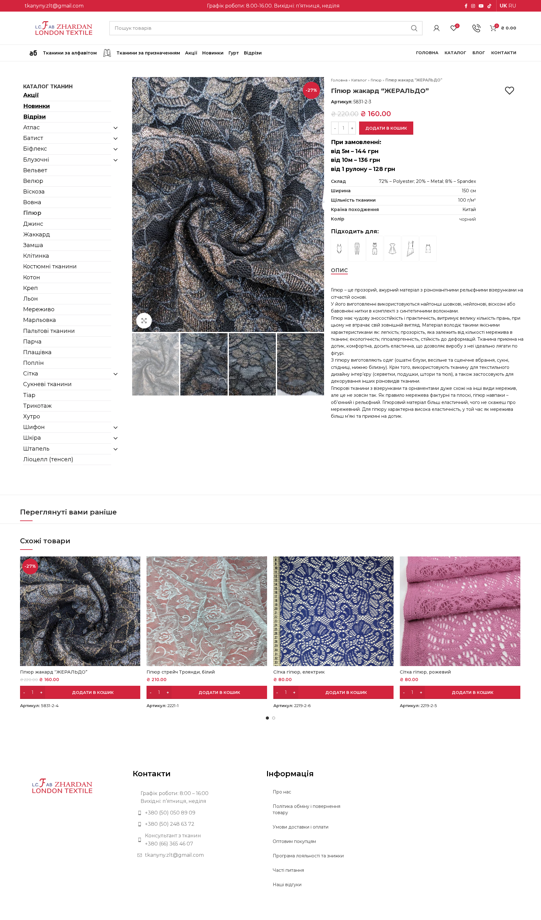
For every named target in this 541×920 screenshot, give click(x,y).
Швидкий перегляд (135, 567)
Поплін (33, 362)
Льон (30, 298)
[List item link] (194, 813)
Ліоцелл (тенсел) (48, 459)
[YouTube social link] (481, 6)
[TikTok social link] (489, 6)
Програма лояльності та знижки (308, 856)
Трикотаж (37, 405)
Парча (32, 341)
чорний (467, 219)
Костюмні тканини (50, 266)
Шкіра (32, 437)
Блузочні (36, 159)
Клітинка (36, 255)
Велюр (33, 181)
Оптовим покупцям (294, 841)
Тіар (29, 395)
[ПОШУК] (414, 28)
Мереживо (38, 309)
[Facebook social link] (466, 6)
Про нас (282, 792)
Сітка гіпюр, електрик (299, 672)
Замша (33, 245)
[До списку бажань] (509, 90)
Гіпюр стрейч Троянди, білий (181, 672)
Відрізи (34, 116)
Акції (31, 95)
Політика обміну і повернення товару (306, 809)
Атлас (31, 127)
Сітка (30, 373)
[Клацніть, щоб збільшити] (144, 320)
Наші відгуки (287, 884)
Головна (339, 80)
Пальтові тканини (49, 331)
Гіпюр (32, 212)
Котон (31, 277)
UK (503, 6)
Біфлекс (35, 148)
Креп (30, 288)
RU (512, 6)
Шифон (34, 427)
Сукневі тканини (47, 384)
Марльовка (39, 320)
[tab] (339, 270)
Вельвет (35, 170)
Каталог (359, 80)
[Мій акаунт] (436, 28)
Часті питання (288, 870)
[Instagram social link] (473, 6)
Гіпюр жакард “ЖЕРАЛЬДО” (53, 672)
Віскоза (34, 191)
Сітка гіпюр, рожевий (425, 672)
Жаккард (36, 234)
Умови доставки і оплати (300, 827)
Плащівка (37, 352)
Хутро (31, 416)
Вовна (32, 202)
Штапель (36, 448)
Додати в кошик (386, 128)
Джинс (33, 223)
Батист (33, 138)
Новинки (36, 106)
